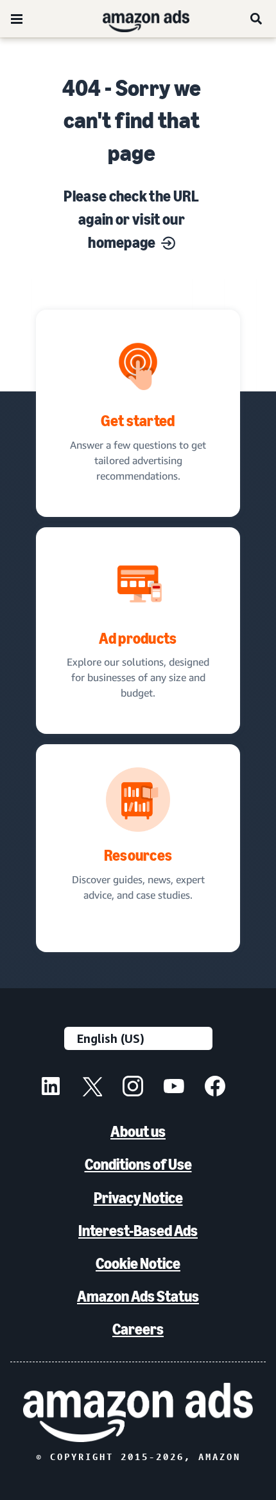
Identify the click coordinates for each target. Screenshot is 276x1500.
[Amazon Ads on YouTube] (174, 1088)
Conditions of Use (138, 1164)
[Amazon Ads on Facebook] (215, 1088)
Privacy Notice (138, 1197)
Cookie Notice (138, 1263)
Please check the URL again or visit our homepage (131, 219)
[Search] (256, 18)
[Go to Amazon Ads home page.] (138, 1412)
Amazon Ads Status (138, 1296)
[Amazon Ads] (135, 19)
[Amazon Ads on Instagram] (133, 1088)
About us (138, 1131)
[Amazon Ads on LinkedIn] (50, 1088)
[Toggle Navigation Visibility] (17, 19)
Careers (138, 1329)
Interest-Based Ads (138, 1230)
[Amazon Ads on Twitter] (92, 1088)
